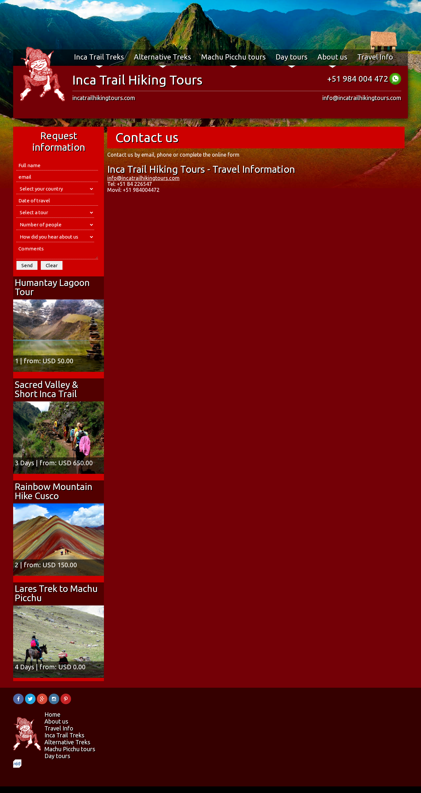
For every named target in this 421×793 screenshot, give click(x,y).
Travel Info (375, 57)
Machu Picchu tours (233, 57)
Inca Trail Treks (99, 57)
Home (52, 714)
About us (332, 57)
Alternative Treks (162, 57)
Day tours (292, 57)
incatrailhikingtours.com (103, 97)
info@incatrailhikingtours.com (361, 97)
